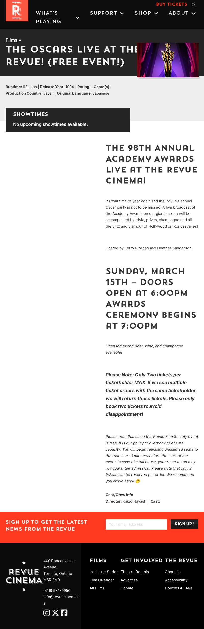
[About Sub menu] (193, 13)
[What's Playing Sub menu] (77, 17)
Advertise (129, 580)
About (178, 13)
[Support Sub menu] (122, 13)
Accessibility (176, 580)
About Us (173, 571)
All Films (97, 588)
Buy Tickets (171, 5)
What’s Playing (48, 17)
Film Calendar (102, 580)
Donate (127, 588)
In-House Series (104, 571)
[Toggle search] (193, 5)
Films (11, 39)
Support (103, 13)
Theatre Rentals (135, 571)
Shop (143, 13)
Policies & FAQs (179, 588)
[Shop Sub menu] (155, 13)
